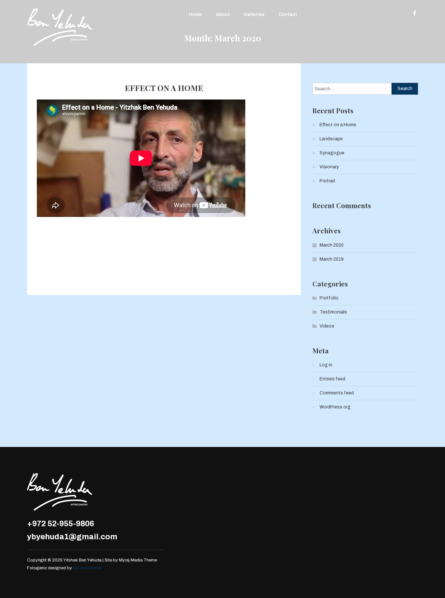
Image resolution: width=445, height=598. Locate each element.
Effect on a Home (164, 88)
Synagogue (332, 152)
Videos (327, 326)
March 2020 (332, 245)
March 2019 (332, 259)
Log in (326, 364)
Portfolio (329, 298)
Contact (288, 14)
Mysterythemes (87, 568)
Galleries (254, 14)
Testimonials (333, 312)
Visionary (329, 166)
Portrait (328, 180)
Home (195, 14)
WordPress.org (335, 407)
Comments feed (337, 393)
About (223, 14)
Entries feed (332, 378)
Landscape (331, 138)
